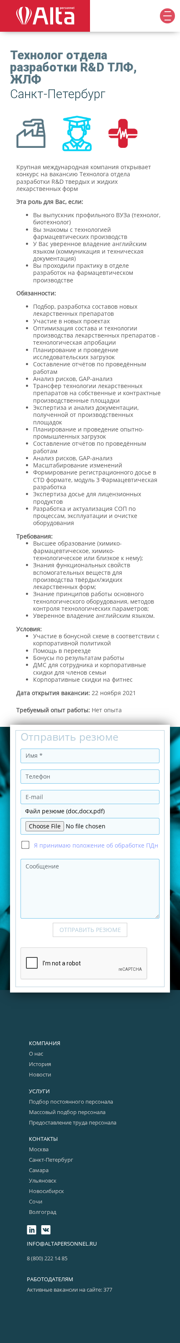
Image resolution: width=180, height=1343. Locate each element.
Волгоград (42, 1212)
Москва (39, 1149)
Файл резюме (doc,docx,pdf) (65, 811)
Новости (40, 1074)
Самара (39, 1170)
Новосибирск (46, 1191)
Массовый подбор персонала (67, 1112)
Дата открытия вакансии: (53, 692)
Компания (44, 1043)
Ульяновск (43, 1180)
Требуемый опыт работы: (53, 709)
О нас (36, 1053)
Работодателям (50, 1279)
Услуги (39, 1091)
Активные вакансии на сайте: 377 (69, 1289)
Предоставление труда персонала (72, 1122)
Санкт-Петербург (51, 1159)
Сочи (35, 1201)
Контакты (43, 1138)
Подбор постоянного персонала (71, 1101)
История (40, 1064)
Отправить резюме (90, 930)
